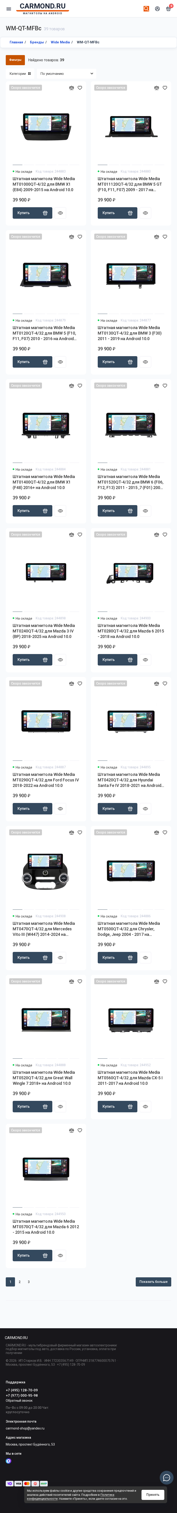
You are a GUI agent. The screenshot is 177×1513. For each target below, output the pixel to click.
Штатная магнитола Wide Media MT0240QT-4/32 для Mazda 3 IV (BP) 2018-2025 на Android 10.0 (44, 631)
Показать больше (153, 1282)
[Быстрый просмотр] (60, 213)
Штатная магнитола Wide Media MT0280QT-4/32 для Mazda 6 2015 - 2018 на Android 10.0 (131, 631)
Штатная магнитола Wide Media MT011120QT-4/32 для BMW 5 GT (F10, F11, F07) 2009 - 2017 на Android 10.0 (130, 184)
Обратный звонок (19, 1400)
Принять (152, 1494)
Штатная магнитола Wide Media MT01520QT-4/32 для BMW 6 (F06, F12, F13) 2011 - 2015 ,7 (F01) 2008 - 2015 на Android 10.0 (130, 482)
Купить (24, 213)
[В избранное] (80, 88)
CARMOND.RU (16, 1338)
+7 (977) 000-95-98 (22, 1395)
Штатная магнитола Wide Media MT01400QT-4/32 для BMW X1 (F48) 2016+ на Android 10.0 (44, 482)
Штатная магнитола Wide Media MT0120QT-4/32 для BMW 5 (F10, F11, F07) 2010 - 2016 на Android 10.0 (44, 333)
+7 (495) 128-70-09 (22, 1390)
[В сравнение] (71, 88)
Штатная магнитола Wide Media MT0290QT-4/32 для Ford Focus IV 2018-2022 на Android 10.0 (46, 780)
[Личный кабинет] (157, 8)
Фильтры (15, 60)
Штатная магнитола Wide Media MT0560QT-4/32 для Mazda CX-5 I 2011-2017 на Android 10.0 (130, 1078)
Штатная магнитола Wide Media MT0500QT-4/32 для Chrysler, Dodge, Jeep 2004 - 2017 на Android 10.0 (129, 929)
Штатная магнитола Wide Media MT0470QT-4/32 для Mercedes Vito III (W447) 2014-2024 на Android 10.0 (44, 929)
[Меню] (8, 8)
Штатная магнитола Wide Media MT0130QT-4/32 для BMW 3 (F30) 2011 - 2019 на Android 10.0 (130, 333)
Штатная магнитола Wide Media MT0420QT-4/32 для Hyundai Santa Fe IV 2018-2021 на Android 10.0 (129, 780)
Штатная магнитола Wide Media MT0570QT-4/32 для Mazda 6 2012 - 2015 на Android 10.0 (46, 1227)
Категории (17, 74)
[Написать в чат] (167, 1478)
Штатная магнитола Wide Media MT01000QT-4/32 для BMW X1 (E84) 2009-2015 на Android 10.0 (44, 184)
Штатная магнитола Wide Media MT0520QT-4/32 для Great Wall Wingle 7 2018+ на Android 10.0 (44, 1078)
